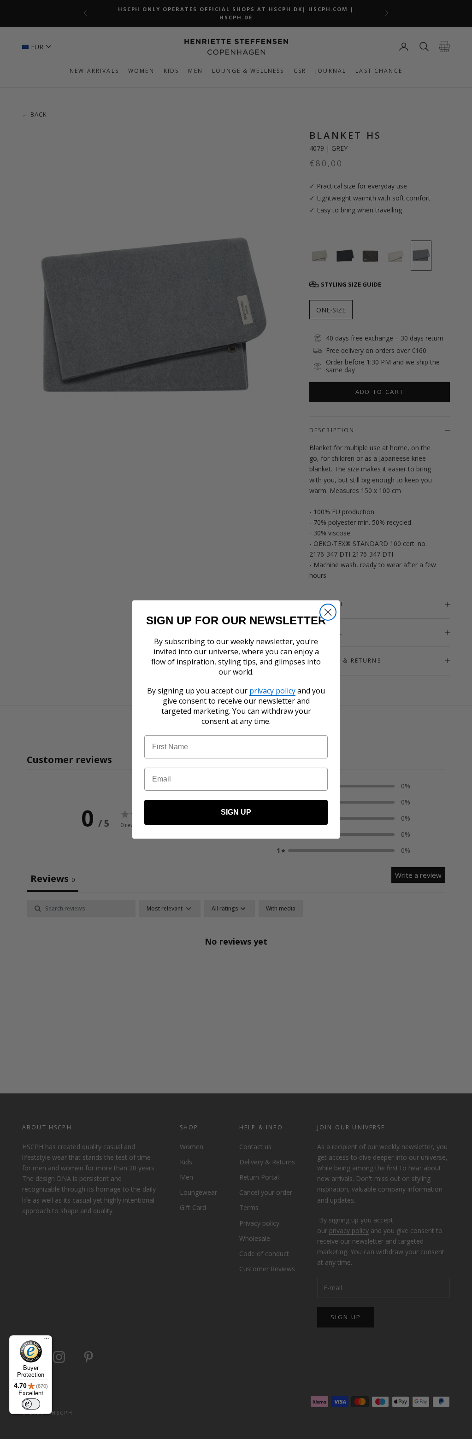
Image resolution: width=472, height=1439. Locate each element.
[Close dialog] (328, 612)
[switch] (31, 1404)
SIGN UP (236, 812)
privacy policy (272, 691)
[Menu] (46, 1340)
